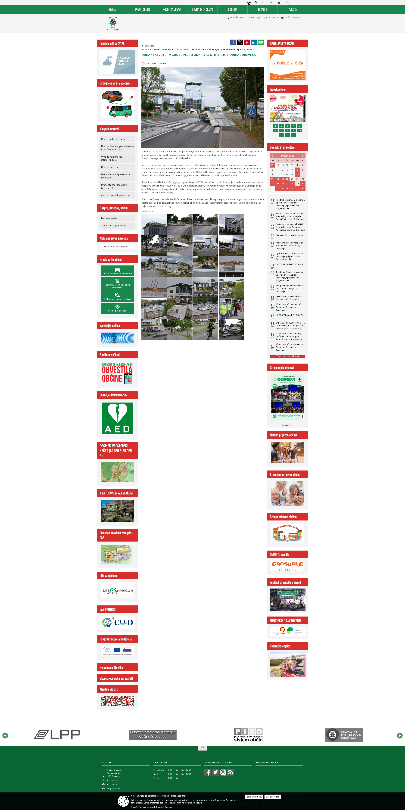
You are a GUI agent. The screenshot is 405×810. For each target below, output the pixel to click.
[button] (5, 735)
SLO (263, 2)
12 (287, 135)
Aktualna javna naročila (114, 238)
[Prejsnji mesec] (272, 155)
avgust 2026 (287, 155)
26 (282, 183)
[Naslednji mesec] (303, 155)
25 (278, 183)
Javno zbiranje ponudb (113, 225)
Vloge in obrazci (109, 128)
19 (282, 179)
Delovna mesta (109, 218)
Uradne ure (160, 762)
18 (278, 179)
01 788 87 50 (272, 17)
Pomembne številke (111, 667)
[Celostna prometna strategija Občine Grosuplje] (57, 735)
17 (272, 179)
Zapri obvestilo (272, 796)
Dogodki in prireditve (282, 147)
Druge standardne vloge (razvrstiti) (114, 186)
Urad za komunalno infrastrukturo (111, 158)
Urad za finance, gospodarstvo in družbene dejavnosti (117, 148)
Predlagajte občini (111, 259)
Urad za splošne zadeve (113, 138)
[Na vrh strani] (202, 748)
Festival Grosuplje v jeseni (285, 582)
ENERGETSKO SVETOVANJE (285, 620)
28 (292, 183)
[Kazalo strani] (255, 2)
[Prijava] (279, 2)
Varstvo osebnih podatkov (115, 195)
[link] (233, 42)
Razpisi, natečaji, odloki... (114, 207)
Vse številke (286, 425)
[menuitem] (112, 9)
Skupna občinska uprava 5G (116, 678)
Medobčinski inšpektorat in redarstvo (116, 176)
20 (287, 179)
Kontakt (107, 762)
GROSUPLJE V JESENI (282, 43)
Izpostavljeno (278, 89)
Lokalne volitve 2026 (112, 43)
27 (272, 165)
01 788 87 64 (112, 784)
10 (299, 130)
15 (297, 174)
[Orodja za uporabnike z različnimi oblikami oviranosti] (249, 3)
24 (272, 183)
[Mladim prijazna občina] (248, 735)
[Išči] (288, 2)
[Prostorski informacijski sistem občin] (153, 735)
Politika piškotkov (164, 807)
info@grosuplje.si (292, 17)
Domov (145, 49)
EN (271, 2)
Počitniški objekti (280, 645)
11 (281, 135)
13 (293, 135)
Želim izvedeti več (254, 796)
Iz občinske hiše (181, 49)
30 (303, 183)
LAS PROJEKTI (108, 609)
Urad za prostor (109, 167)
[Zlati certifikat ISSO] (344, 735)
